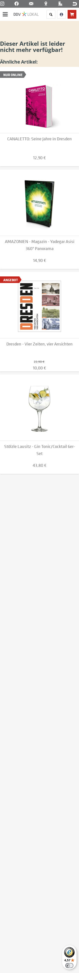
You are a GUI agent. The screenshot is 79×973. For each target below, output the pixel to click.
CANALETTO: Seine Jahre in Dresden (39, 139)
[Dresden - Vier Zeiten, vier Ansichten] (39, 305)
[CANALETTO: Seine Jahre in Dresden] (39, 100)
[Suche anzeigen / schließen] (51, 14)
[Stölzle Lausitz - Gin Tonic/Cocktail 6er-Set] (39, 407)
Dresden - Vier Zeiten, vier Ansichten (39, 344)
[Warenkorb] (72, 14)
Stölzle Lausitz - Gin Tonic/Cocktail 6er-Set (39, 450)
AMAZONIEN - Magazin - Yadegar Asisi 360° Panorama (39, 245)
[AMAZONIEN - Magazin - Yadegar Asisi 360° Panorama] (39, 203)
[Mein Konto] (61, 14)
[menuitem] (6, 14)
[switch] (69, 965)
